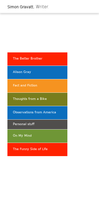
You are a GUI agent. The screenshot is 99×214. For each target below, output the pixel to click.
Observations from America (34, 112)
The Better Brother (27, 59)
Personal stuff (23, 124)
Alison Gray (22, 72)
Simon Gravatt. (20, 6)
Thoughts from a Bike (30, 99)
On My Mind (22, 136)
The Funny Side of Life (30, 149)
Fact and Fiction (25, 85)
